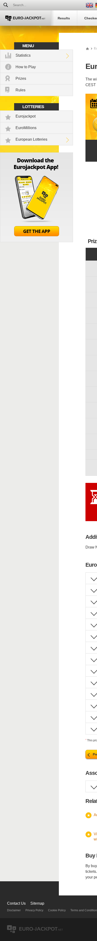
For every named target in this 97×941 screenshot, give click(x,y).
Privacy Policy (34, 910)
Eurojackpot (26, 116)
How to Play (26, 67)
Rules (20, 90)
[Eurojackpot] (25, 18)
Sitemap (37, 903)
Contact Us (16, 903)
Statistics (23, 55)
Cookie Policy (57, 910)
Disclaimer (14, 910)
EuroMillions (26, 128)
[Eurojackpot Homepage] (87, 48)
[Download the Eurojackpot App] (36, 241)
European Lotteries (31, 139)
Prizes (21, 78)
